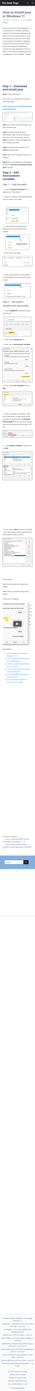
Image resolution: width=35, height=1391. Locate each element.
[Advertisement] (18, 70)
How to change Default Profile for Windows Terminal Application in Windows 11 (17, 847)
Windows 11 (15, 837)
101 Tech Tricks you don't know (17, 1371)
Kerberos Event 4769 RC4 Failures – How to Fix (17, 1335)
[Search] (26, 862)
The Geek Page (10, 2)
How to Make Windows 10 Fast (17, 1384)
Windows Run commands (17, 1374)
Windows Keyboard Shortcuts (17, 1381)
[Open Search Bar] (27, 3)
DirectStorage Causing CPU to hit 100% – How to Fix (17, 1360)
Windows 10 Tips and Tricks (17, 1378)
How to (7, 837)
